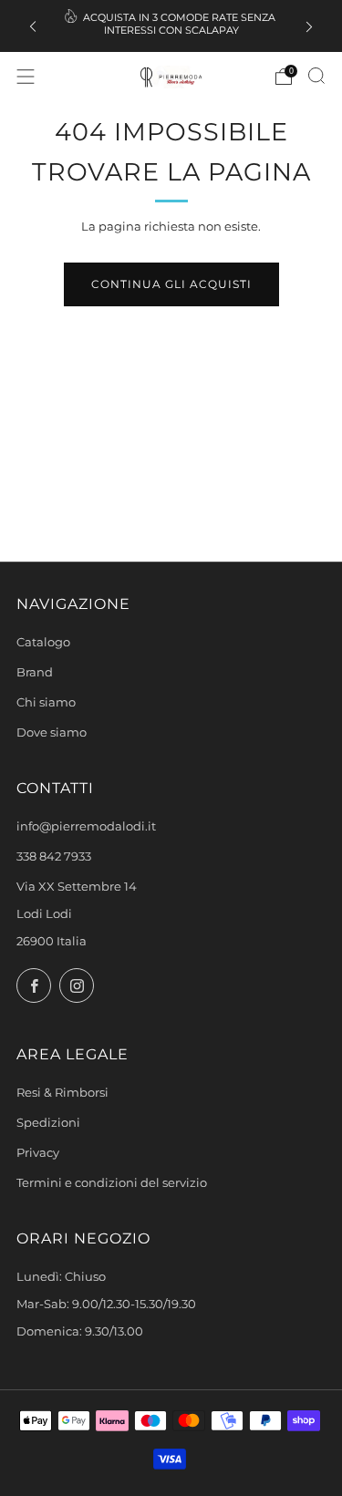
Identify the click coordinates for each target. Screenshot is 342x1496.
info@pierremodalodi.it (86, 826)
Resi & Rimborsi (62, 1092)
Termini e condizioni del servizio (111, 1183)
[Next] (309, 26)
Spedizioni (48, 1123)
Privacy (37, 1153)
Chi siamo (46, 702)
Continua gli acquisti (171, 284)
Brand (34, 672)
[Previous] (33, 26)
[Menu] (25, 76)
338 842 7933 (53, 856)
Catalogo (43, 642)
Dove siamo (51, 732)
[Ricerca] (316, 76)
